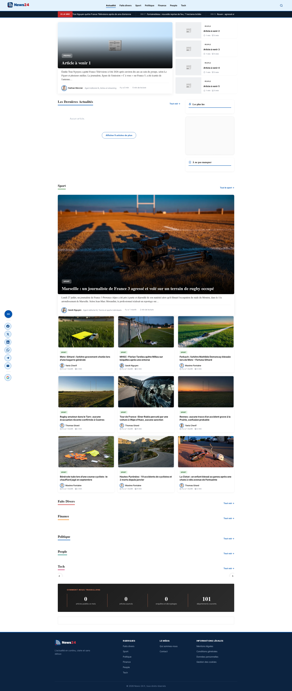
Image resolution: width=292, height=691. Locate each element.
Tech (183, 5)
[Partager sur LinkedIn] (8, 342)
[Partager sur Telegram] (8, 358)
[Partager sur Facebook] (8, 326)
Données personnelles (207, 656)
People (173, 5)
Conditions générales (206, 651)
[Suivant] (233, 576)
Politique (149, 5)
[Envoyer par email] (8, 365)
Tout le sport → (227, 187)
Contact (164, 651)
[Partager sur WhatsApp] (8, 350)
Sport (138, 5)
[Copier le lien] (8, 314)
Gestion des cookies (206, 662)
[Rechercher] (281, 5)
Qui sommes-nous (168, 646)
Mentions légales (204, 646)
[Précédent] (59, 576)
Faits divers (126, 5)
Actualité (111, 5)
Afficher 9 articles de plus (119, 135)
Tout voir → (175, 103)
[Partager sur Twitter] (8, 334)
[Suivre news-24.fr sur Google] (8, 377)
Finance (162, 5)
